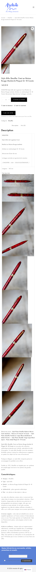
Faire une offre (8, 113)
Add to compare (20, 105)
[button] (32, 28)
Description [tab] (15, 125)
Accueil (3, 17)
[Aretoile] (12, 7)
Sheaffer (10, 17)
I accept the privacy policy (13, 560)
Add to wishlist (7, 105)
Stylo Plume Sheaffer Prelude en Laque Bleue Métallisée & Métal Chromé (17, 436)
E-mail (10, 554)
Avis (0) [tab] (23, 125)
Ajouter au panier (19, 99)
